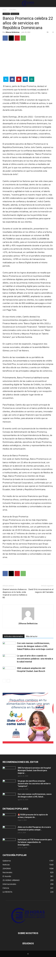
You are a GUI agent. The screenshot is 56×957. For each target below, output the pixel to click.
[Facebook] (5, 38)
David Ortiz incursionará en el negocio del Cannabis (41, 590)
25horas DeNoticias (12, 32)
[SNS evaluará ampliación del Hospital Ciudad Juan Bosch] (9, 671)
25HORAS (12, 10)
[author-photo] (28, 620)
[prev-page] (4, 680)
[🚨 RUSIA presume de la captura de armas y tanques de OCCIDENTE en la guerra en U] (9, 817)
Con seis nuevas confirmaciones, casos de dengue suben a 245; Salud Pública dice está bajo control (35, 646)
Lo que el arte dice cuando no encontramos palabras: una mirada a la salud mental (35, 658)
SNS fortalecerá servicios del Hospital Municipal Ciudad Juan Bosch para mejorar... (34, 770)
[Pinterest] (17, 38)
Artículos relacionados (13, 636)
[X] (11, 38)
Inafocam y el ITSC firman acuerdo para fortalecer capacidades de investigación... (35, 842)
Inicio (4, 10)
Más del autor (32, 636)
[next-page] (8, 680)
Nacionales (14, 14)
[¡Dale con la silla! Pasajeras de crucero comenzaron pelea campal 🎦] (9, 830)
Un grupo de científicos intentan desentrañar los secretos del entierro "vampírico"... (34, 783)
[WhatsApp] (23, 38)
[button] (4, 3)
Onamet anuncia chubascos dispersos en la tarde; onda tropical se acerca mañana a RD (15, 593)
